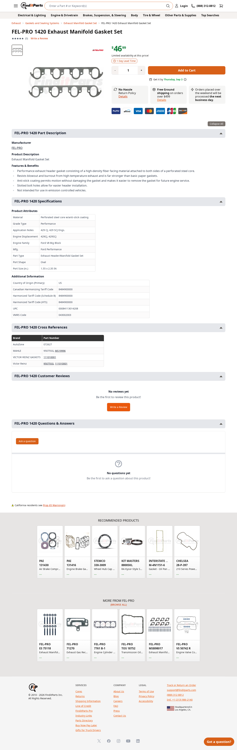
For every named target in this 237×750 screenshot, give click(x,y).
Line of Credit (83, 706)
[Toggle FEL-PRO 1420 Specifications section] (221, 202)
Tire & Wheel (151, 15)
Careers (117, 701)
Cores (78, 691)
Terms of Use (146, 691)
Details (123, 96)
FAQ (115, 706)
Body (134, 15)
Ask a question (27, 441)
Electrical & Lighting (32, 15)
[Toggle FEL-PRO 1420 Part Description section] (221, 133)
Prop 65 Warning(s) (54, 505)
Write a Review (39, 38)
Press (116, 710)
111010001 (50, 357)
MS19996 (60, 350)
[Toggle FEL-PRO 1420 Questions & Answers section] (221, 424)
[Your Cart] (221, 6)
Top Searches (210, 15)
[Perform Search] (168, 6)
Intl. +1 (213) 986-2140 (180, 699)
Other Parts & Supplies (180, 15)
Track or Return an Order (181, 685)
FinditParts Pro (83, 710)
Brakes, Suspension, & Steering (104, 15)
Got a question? (219, 742)
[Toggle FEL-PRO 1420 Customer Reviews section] (221, 376)
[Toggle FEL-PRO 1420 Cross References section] (221, 328)
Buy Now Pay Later (86, 725)
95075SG (49, 363)
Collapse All (216, 123)
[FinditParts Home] (32, 6)
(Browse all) (119, 604)
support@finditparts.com (181, 690)
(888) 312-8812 (175, 694)
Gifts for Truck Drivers (88, 730)
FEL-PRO (17, 148)
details (161, 100)
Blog (116, 696)
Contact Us (119, 715)
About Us (118, 691)
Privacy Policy (146, 696)
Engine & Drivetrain (64, 15)
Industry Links (83, 715)
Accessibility (146, 701)
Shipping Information (88, 701)
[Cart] (221, 6)
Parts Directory (84, 720)
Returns (80, 696)
